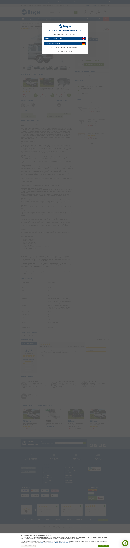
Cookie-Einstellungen (28, 545)
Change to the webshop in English (55, 38)
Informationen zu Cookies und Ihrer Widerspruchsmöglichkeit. (55, 542)
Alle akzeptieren (103, 545)
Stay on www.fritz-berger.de (53, 43)
